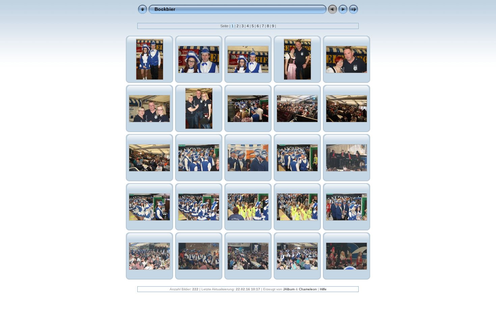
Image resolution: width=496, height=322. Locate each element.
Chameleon (308, 289)
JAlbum (289, 289)
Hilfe (323, 289)
